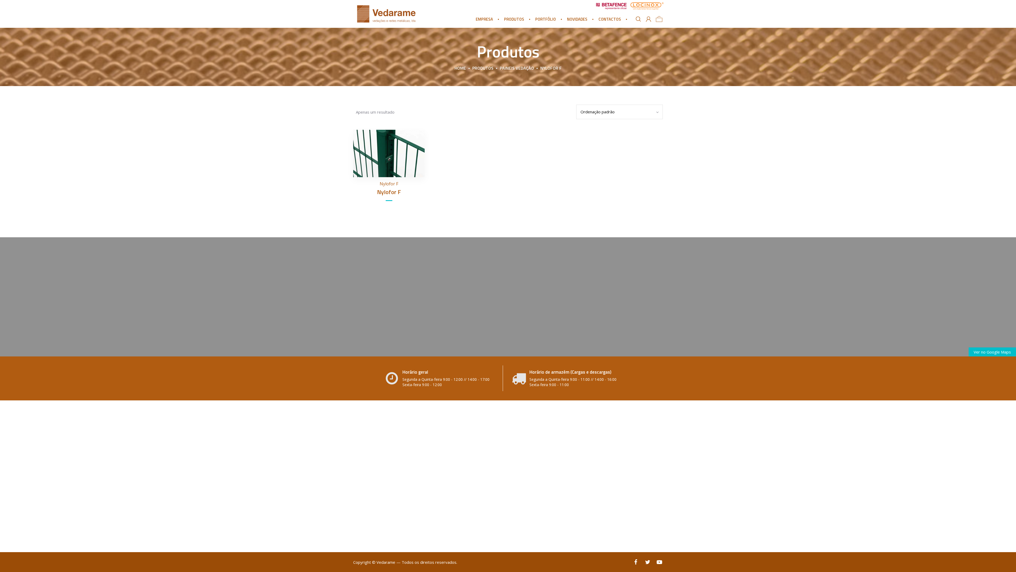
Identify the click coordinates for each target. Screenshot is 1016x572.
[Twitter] (647, 562)
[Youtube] (659, 562)
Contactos (609, 19)
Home (460, 68)
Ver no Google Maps (992, 352)
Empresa (484, 19)
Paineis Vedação (517, 68)
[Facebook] (635, 562)
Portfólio (545, 19)
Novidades (577, 19)
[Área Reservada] (648, 19)
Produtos (514, 19)
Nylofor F (389, 184)
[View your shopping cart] (659, 19)
